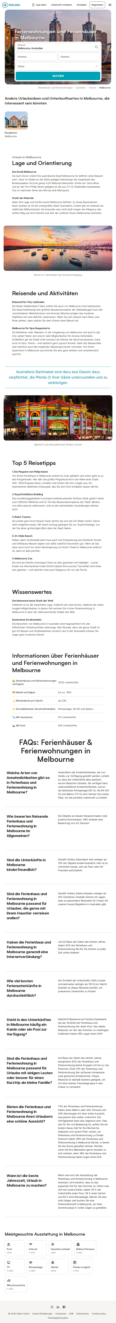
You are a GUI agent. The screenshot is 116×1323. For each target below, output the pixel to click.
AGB (71, 1313)
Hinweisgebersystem (58, 1318)
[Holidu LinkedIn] (58, 1307)
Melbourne (105, 87)
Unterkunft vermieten (61, 4)
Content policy (99, 1313)
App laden (41, 4)
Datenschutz (82, 1313)
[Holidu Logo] (16, 5)
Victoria (92, 87)
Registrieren (97, 4)
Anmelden (82, 4)
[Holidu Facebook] (64, 1307)
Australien (80, 87)
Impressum (60, 1313)
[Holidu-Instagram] (52, 1307)
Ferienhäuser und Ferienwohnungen (55, 87)
